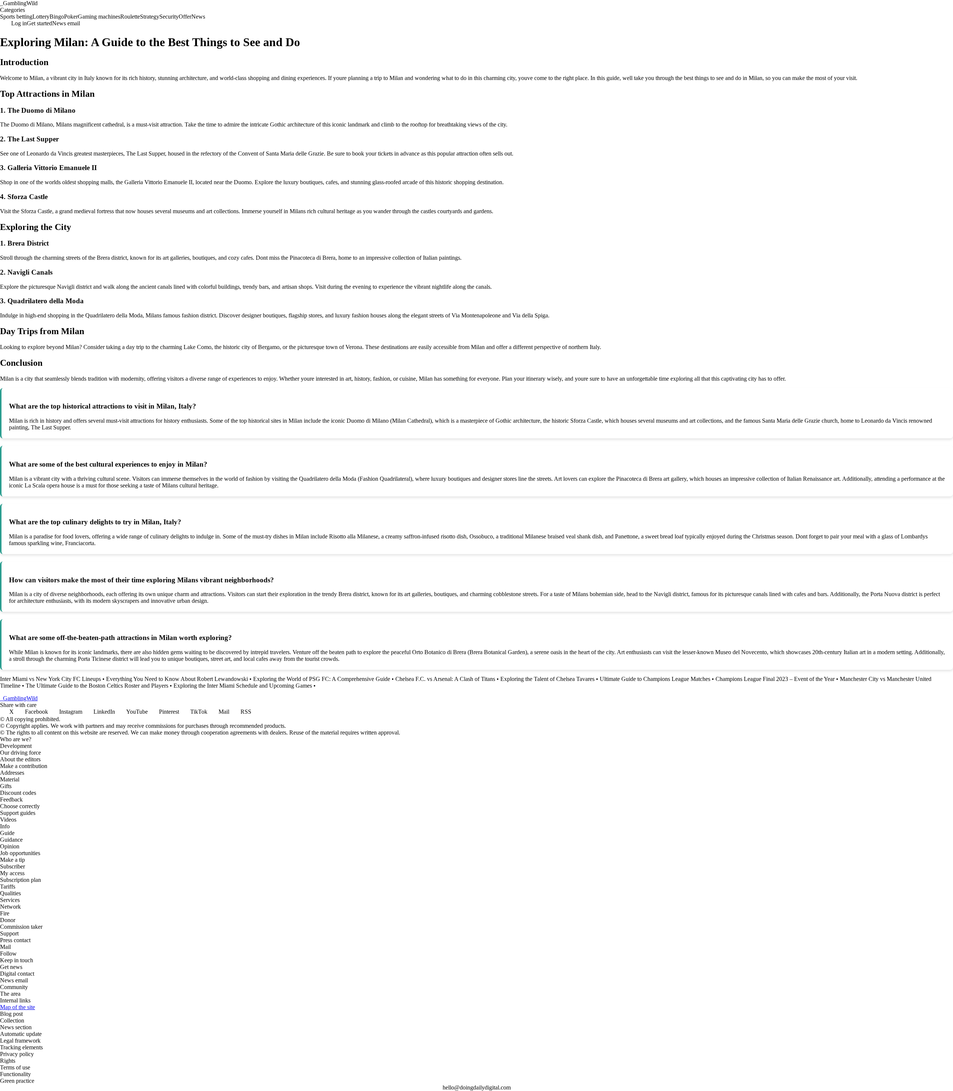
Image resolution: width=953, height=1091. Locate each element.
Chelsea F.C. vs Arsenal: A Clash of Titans (445, 679)
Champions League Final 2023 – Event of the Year (775, 679)
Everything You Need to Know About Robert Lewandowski (177, 679)
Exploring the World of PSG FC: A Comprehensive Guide (321, 679)
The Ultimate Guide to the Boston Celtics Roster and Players (97, 685)
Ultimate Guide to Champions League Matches (655, 679)
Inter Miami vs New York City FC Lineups (50, 679)
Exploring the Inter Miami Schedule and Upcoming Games (242, 685)
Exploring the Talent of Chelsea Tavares (547, 679)
